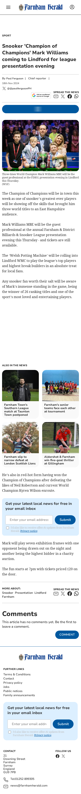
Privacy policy (12, 683)
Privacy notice (28, 531)
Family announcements (19, 695)
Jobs (6, 687)
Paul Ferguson (14, 78)
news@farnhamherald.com (29, 786)
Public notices (12, 691)
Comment (67, 635)
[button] (8, 7)
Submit (65, 520)
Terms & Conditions (17, 674)
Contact (8, 679)
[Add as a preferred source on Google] (41, 95)
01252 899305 (24, 779)
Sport (6, 35)
